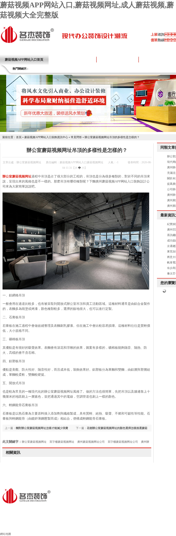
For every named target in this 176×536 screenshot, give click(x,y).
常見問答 (76, 137)
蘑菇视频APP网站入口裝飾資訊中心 (46, 137)
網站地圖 (5, 534)
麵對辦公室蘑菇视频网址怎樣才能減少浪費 (42, 428)
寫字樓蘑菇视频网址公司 (123, 441)
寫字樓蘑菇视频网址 (62, 441)
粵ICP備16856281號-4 (92, 509)
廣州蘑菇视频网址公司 (91, 441)
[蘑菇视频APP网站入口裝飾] (27, 42)
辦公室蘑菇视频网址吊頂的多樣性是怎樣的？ (112, 137)
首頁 (19, 137)
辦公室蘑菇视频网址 (34, 441)
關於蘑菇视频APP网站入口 (72, 59)
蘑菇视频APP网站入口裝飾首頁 (29, 526)
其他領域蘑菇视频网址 (117, 526)
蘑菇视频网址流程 (156, 526)
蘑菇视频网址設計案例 (118, 59)
